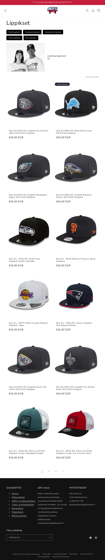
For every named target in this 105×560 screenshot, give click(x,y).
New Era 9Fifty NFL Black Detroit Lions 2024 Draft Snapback (74, 132)
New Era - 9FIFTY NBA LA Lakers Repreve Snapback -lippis (28, 324)
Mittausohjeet (18, 497)
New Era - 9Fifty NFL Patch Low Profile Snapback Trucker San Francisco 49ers (74, 452)
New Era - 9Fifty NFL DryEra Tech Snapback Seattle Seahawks (24, 260)
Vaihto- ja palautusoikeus (23, 501)
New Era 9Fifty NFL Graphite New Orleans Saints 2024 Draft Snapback (75, 388)
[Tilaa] (49, 537)
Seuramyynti (17, 508)
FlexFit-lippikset (14, 38)
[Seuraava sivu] (63, 471)
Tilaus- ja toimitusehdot (23, 504)
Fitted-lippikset (14, 32)
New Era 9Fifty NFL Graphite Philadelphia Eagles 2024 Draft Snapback (28, 196)
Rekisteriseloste (19, 515)
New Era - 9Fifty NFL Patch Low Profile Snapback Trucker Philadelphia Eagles (27, 452)
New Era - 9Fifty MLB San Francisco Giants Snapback (75, 260)
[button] (5, 10)
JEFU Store (21, 554)
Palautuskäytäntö (86, 554)
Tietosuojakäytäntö (60, 554)
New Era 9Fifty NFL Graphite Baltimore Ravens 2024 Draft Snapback (74, 196)
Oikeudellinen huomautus (61, 557)
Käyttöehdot (73, 554)
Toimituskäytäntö (44, 557)
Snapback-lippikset (32, 32)
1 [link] (42, 471)
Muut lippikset (31, 38)
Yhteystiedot (17, 512)
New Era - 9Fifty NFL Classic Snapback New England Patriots (74, 324)
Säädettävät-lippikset (53, 32)
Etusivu (15, 493)
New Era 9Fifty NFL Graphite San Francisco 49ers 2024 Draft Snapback (28, 132)
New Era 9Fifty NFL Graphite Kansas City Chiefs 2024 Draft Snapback (27, 388)
